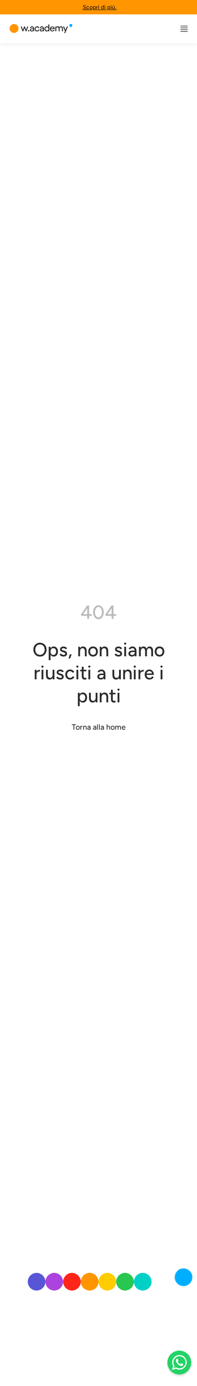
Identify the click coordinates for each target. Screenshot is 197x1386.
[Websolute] (41, 29)
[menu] (184, 28)
